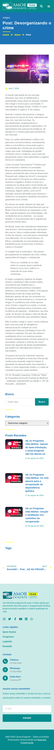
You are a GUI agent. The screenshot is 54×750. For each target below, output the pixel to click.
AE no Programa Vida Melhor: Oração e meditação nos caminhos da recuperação (36, 515)
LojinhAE (7, 641)
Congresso (8, 637)
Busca (42, 402)
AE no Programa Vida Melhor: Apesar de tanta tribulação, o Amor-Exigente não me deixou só (36, 447)
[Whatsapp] (31, 619)
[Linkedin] (26, 619)
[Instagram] (4, 619)
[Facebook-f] (15, 619)
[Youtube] (20, 619)
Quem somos (9, 632)
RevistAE (7, 646)
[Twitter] (9, 619)
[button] (41, 6)
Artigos (6, 17)
